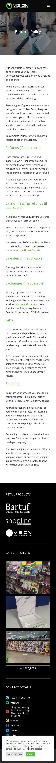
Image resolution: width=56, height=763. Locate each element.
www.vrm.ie (15, 720)
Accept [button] (30, 754)
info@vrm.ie (16, 702)
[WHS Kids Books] (28, 577)
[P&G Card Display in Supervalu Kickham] (28, 647)
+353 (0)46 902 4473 (20, 697)
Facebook (15, 725)
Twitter (13, 730)
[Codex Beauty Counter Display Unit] (28, 612)
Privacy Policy (12, 746)
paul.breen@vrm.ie (30, 250)
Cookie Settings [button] (15, 754)
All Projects (28, 668)
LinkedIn (14, 735)
